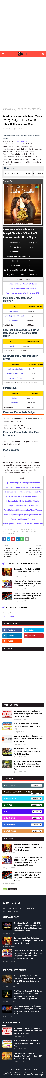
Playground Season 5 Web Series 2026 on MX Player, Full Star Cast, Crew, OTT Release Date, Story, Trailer (28, 1010)
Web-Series (21, 831)
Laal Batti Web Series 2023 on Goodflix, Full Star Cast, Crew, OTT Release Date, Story (28, 1056)
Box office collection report (27, 141)
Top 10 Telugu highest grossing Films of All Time (23, 487)
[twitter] (34, 630)
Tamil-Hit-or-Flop (14, 108)
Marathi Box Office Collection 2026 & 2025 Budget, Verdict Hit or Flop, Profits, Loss (28, 738)
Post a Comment (9, 616)
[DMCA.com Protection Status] (9, 890)
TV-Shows (21, 818)
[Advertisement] (23, 25)
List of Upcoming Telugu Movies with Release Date (23, 496)
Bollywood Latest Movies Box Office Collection (23, 501)
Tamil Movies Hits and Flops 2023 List (23, 288)
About (18, 1069)
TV (21, 811)
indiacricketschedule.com (11, 908)
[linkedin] (12, 635)
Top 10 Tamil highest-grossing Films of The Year (23, 483)
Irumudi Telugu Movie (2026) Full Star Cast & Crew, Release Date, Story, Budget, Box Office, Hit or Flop (27, 765)
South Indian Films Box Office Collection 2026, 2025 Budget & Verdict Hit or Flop (27, 751)
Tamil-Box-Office (32, 531)
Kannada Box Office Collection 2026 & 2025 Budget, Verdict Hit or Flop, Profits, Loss (28, 571)
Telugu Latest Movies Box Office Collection (23, 505)
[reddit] (12, 641)
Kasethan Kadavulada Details (18, 173)
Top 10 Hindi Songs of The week (23, 519)
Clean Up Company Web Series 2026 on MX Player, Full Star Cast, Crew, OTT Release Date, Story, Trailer (28, 980)
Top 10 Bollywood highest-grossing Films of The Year (23, 510)
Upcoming (21, 824)
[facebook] (12, 630)
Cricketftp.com (29, 908)
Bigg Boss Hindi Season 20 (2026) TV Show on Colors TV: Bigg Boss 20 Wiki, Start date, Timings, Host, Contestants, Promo (28, 927)
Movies (21, 805)
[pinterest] (34, 635)
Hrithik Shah (8, 129)
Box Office (10, 529)
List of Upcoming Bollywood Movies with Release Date (23, 524)
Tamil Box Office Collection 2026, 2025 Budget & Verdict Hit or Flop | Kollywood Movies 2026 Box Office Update (27, 595)
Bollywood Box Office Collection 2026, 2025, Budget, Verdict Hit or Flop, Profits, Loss (28, 713)
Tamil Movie (21, 531)
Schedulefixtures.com (10, 911)
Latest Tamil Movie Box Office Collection (23, 284)
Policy (35, 1069)
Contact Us (26, 1069)
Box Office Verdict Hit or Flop (25, 529)
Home (4, 108)
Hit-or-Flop (6, 531)
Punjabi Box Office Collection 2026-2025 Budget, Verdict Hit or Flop (27, 726)
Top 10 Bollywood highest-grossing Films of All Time (23, 515)
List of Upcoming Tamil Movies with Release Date (23, 492)
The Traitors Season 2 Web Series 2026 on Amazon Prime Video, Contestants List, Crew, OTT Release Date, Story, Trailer (28, 995)
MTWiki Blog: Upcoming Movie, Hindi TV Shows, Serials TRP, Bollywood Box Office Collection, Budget (23, 1074)
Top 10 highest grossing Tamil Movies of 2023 (23, 293)
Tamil (13, 531)
